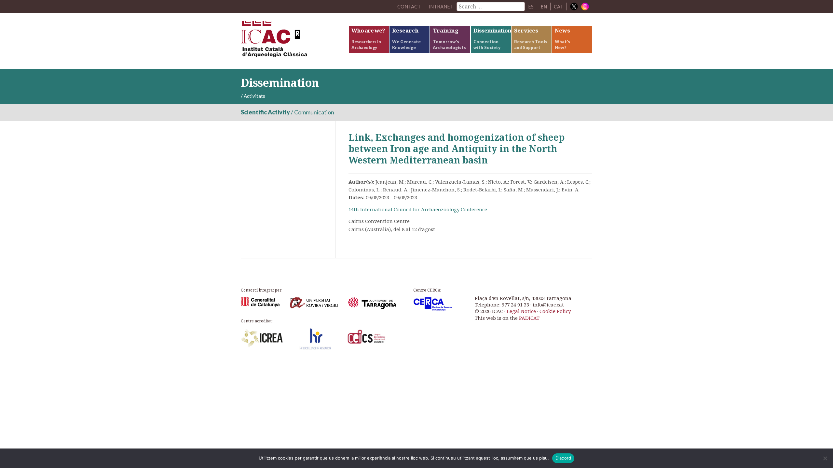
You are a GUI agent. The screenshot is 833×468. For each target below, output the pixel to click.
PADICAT (529, 318)
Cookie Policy (555, 311)
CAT (558, 6)
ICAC (289, 41)
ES (531, 6)
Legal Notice (521, 311)
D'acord (563, 458)
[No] (825, 458)
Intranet (441, 6)
